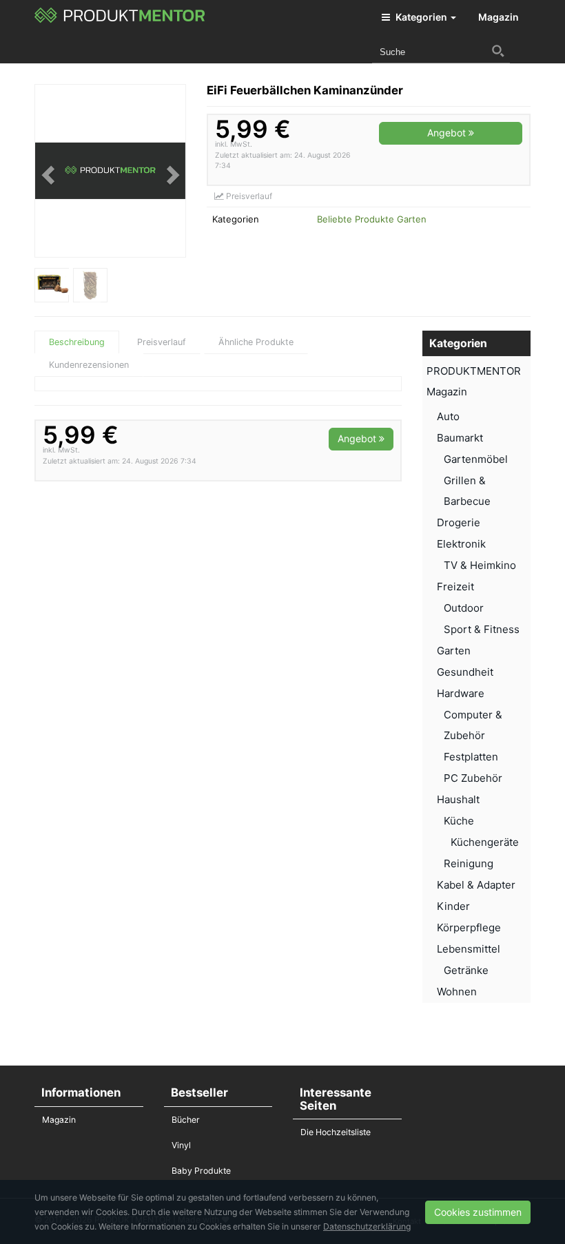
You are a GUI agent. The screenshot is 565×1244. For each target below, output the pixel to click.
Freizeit (455, 586)
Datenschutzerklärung (367, 1226)
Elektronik (461, 543)
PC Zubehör (473, 778)
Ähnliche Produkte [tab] (256, 342)
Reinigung (468, 863)
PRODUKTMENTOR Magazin (474, 381)
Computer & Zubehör (473, 725)
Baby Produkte (201, 1170)
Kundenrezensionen (89, 365)
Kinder (453, 906)
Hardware (460, 693)
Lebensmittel (468, 948)
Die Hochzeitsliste (335, 1132)
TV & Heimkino (480, 565)
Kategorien (421, 17)
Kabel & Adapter (476, 884)
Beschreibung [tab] (77, 342)
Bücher (186, 1120)
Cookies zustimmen (478, 1212)
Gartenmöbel (476, 459)
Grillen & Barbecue (467, 491)
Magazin (498, 17)
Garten (454, 650)
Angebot (448, 132)
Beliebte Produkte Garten (372, 219)
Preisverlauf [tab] (161, 342)
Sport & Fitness (482, 629)
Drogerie (458, 522)
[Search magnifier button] (498, 51)
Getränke (466, 970)
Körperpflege (469, 927)
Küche (459, 820)
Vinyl (181, 1145)
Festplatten (471, 756)
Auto (448, 416)
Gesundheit (465, 671)
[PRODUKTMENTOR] (120, 17)
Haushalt (458, 799)
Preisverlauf (248, 196)
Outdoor (464, 607)
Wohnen (457, 991)
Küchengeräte (485, 842)
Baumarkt (460, 437)
